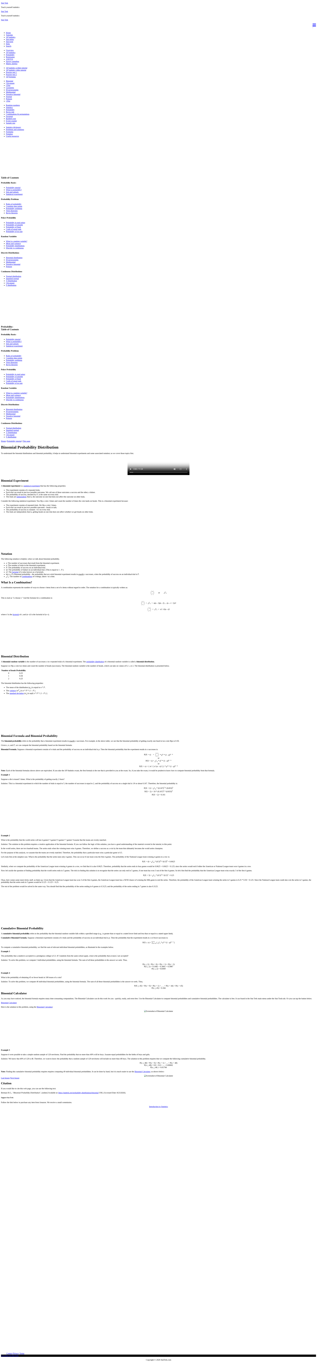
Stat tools (9, 42)
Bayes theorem (12, 213)
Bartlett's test (11, 119)
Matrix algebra (11, 64)
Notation (9, 134)
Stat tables (10, 39)
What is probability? (14, 190)
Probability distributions (15, 246)
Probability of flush (13, 227)
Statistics (9, 107)
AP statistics (10, 37)
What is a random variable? (16, 241)
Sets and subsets (12, 192)
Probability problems (14, 208)
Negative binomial (13, 94)
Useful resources (12, 136)
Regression (10, 57)
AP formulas (11, 77)
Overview (10, 50)
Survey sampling (12, 61)
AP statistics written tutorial (16, 68)
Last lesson (5, 1078)
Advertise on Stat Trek (10, 1356)
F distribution (11, 285)
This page (26, 441)
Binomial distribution (14, 258)
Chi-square (10, 83)
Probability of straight (14, 225)
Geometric (10, 88)
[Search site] (1, 28)
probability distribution (95, 662)
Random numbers (13, 105)
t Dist (8, 101)
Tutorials (9, 35)
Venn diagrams (12, 211)
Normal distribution (13, 276)
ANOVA (9, 59)
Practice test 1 (11, 72)
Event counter (11, 121)
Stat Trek (4, 3)
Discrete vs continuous (15, 248)
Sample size (10, 123)
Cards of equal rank (13, 229)
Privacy (16, 1353)
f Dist (8, 85)
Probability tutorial (13, 188)
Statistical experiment (14, 194)
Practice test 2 (11, 75)
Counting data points (14, 206)
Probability (10, 55)
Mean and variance (13, 243)
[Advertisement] (75, 156)
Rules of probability (13, 204)
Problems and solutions (15, 129)
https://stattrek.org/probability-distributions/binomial (78, 1093)
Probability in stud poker (15, 223)
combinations (27, 576)
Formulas (9, 132)
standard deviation (17, 693)
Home (8, 33)
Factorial (9, 116)
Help (8, 44)
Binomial (9, 81)
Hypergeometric (12, 90)
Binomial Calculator (9, 1003)
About (3, 1353)
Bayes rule (10, 112)
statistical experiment (32, 486)
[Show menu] (158, 24)
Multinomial (10, 92)
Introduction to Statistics (158, 1107)
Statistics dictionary (13, 127)
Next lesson (14, 1078)
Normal (9, 97)
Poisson (9, 99)
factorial (15, 572)
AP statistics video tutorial (16, 70)
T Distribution (11, 281)
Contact (9, 1353)
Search (8, 46)
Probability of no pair (14, 231)
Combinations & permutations (17, 114)
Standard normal (12, 279)
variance (13, 691)
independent (21, 497)
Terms (21, 1353)
